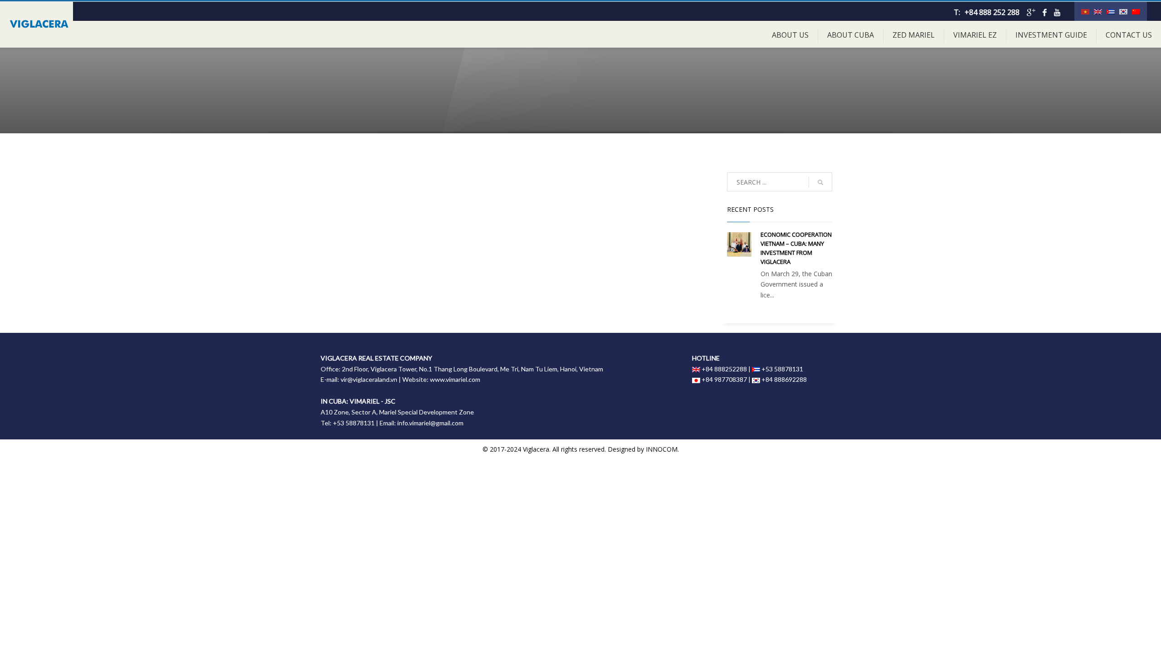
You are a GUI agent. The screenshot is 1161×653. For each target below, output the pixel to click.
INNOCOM (662, 449)
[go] (820, 182)
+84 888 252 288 (992, 12)
